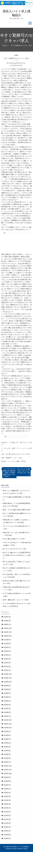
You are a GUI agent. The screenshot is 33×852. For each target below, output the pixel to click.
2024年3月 (7, 708)
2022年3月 (7, 800)
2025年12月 (8, 628)
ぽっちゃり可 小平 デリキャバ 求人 (15, 549)
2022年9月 (7, 777)
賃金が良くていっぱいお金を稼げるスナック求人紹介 (16, 533)
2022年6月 (7, 789)
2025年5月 (7, 655)
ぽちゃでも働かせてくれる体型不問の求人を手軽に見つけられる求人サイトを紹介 (16, 555)
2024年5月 (7, 701)
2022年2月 (7, 804)
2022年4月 (7, 796)
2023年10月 (8, 728)
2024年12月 (8, 674)
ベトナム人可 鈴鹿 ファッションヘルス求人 (16, 449)
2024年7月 (7, 693)
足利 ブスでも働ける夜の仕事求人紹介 (16, 510)
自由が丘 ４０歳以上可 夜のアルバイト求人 (16, 443)
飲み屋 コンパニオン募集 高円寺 (13, 461)
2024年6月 (7, 697)
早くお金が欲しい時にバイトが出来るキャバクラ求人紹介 (16, 575)
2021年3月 (7, 823)
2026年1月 (7, 624)
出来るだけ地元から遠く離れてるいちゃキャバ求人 (16, 582)
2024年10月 (8, 682)
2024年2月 (7, 712)
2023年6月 (7, 743)
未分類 (16, 55)
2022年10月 (8, 773)
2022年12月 (8, 766)
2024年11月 (8, 678)
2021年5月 (7, 815)
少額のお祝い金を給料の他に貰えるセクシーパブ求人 (16, 588)
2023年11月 (8, 724)
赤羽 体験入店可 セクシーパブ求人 (16, 600)
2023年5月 (7, 747)
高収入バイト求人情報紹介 (16, 13)
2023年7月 (7, 739)
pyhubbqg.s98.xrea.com (17, 63)
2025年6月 (7, 651)
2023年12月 (8, 720)
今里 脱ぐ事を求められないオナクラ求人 (15, 454)
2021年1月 (7, 831)
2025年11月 (8, 632)
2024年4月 (7, 705)
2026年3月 (7, 617)
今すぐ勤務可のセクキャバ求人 (16, 58)
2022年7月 (7, 785)
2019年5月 (7, 838)
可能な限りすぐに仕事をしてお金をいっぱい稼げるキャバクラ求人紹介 (16, 521)
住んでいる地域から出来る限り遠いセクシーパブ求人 (16, 569)
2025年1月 (7, 670)
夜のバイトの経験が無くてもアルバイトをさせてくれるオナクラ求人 (16, 492)
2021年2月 (7, 827)
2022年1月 (7, 808)
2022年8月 (7, 781)
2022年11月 (8, 770)
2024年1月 (7, 716)
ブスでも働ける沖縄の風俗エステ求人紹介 (16, 498)
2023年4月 (7, 750)
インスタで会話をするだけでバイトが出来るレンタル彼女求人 (16, 604)
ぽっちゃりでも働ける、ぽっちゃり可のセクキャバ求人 (24, 471)
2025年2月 (7, 666)
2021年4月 (7, 819)
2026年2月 (7, 621)
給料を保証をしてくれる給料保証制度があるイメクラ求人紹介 (16, 504)
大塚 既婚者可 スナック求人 (12, 458)
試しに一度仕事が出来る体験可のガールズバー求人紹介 (16, 514)
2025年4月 (7, 659)
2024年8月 (7, 689)
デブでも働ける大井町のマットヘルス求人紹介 (16, 594)
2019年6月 (7, 835)
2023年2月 (7, 758)
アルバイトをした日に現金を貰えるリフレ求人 (16, 527)
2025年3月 (7, 663)
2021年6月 (7, 812)
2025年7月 (7, 647)
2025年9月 (7, 640)
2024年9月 (7, 685)
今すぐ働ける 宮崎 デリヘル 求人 (14, 539)
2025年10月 (8, 636)
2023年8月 (7, 735)
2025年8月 (7, 643)
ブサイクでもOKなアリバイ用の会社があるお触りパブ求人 (17, 544)
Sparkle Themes (23, 848)
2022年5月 (7, 792)
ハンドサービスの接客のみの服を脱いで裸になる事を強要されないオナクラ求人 (9, 472)
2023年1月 (7, 762)
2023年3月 (7, 754)
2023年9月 (7, 731)
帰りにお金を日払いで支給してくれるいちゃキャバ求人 (16, 563)
